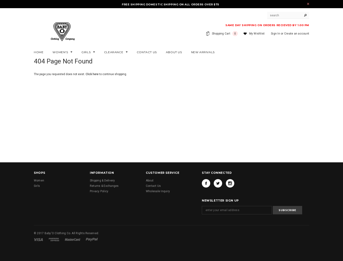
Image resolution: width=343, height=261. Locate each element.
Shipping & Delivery (102, 180)
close (308, 4)
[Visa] (39, 239)
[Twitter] (218, 183)
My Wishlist (257, 33)
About (150, 180)
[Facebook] (206, 183)
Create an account (296, 33)
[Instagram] (230, 183)
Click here (92, 74)
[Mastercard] (73, 239)
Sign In (275, 33)
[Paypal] (92, 239)
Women (39, 180)
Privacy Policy (99, 191)
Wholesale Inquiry (158, 191)
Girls (37, 186)
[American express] (54, 239)
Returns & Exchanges (104, 186)
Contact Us (153, 186)
